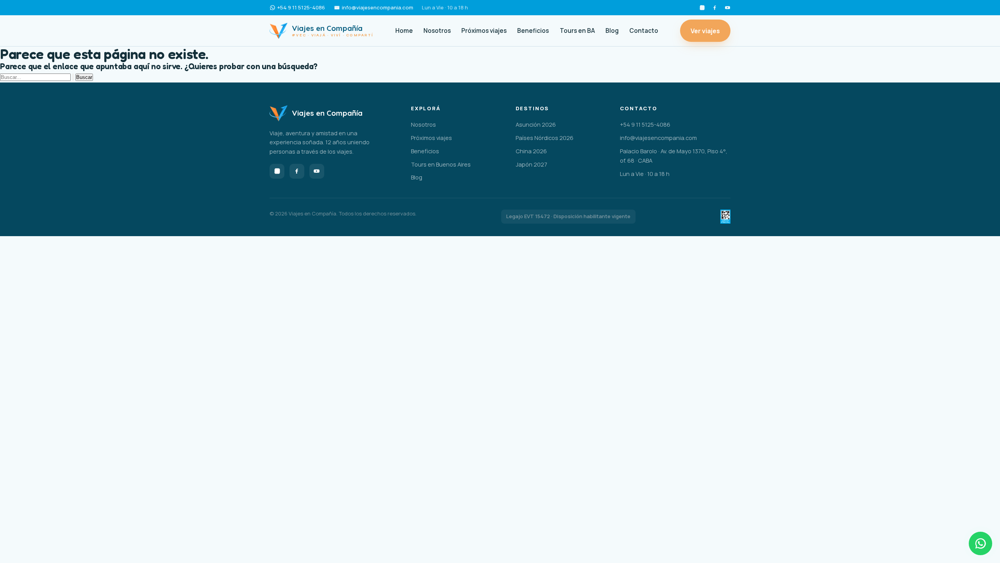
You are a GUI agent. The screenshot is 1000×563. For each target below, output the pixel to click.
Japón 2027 (531, 164)
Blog (612, 31)
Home (404, 31)
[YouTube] (727, 8)
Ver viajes (705, 31)
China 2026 (531, 151)
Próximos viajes (484, 31)
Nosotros (437, 31)
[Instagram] (702, 8)
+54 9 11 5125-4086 (301, 7)
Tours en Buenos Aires (441, 164)
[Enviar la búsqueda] (73, 77)
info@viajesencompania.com (377, 7)
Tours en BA (577, 31)
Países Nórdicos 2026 (544, 138)
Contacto (643, 31)
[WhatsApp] (980, 543)
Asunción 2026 (536, 124)
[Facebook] (715, 8)
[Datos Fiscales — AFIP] (725, 217)
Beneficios (533, 31)
